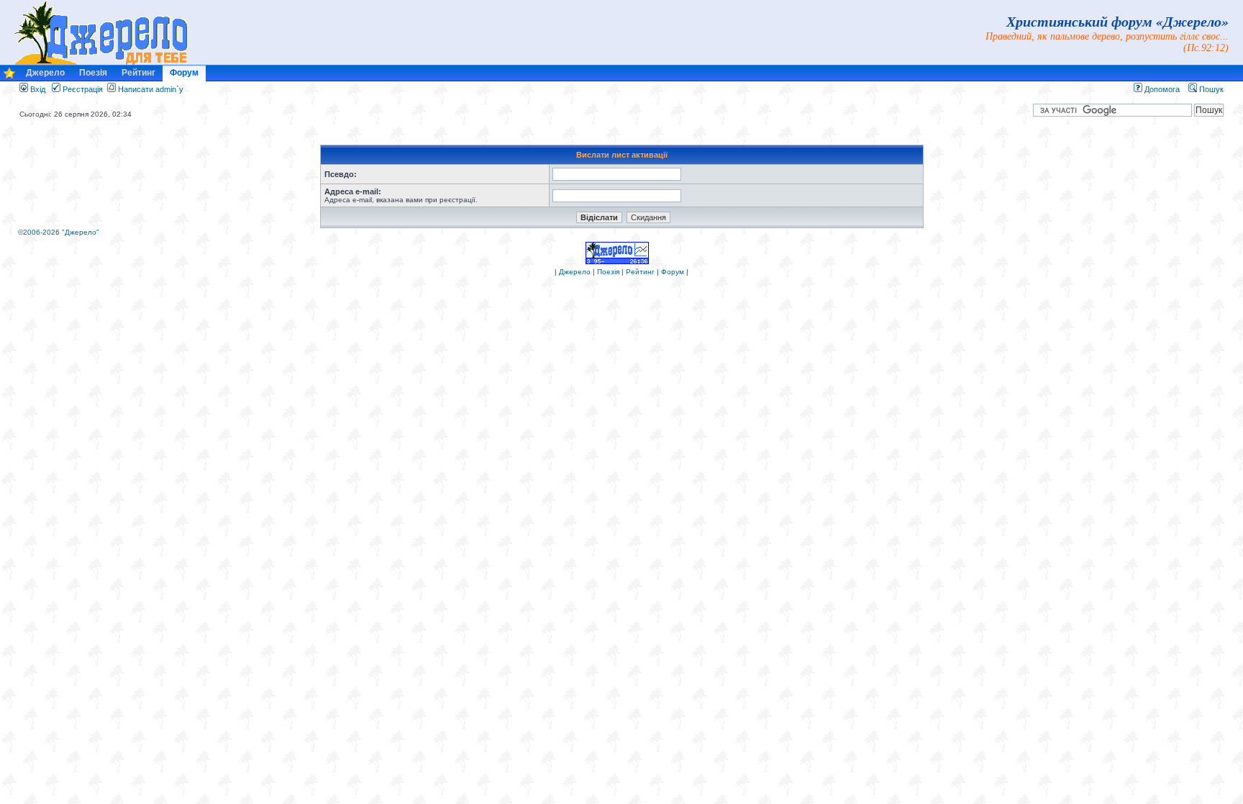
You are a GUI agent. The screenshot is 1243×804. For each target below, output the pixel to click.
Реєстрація (81, 89)
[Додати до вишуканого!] (9, 77)
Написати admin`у (150, 89)
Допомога (1161, 89)
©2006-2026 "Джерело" (58, 232)
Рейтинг (138, 73)
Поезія (93, 73)
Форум (184, 73)
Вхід (36, 89)
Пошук (1210, 89)
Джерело (45, 73)
